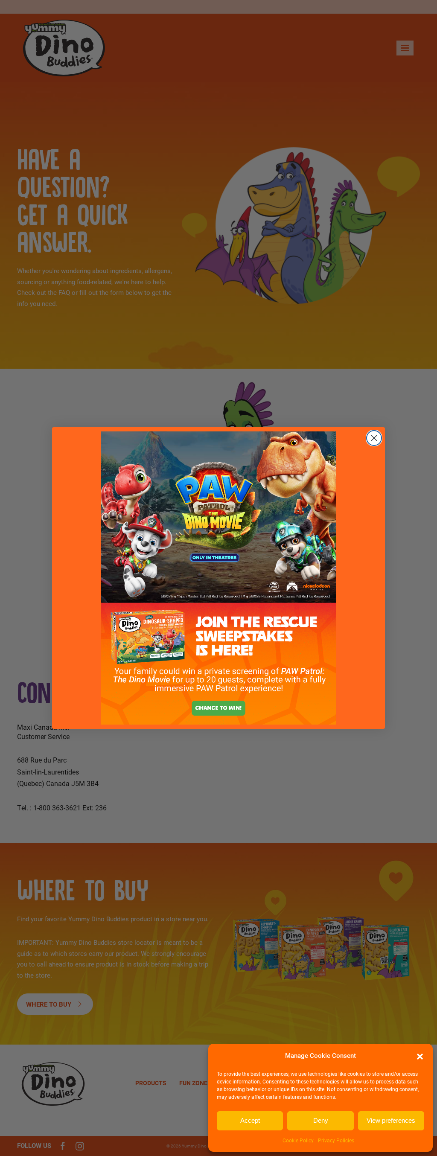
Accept (250, 1120)
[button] (420, 1055)
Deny (320, 1120)
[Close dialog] (374, 438)
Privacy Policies (336, 1140)
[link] (218, 578)
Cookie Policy (298, 1140)
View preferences (391, 1120)
